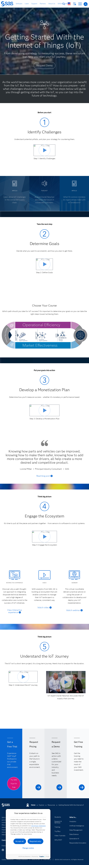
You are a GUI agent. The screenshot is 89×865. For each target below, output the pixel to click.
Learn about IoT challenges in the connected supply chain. (15, 200)
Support (34, 4)
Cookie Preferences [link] (8, 859)
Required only (35, 841)
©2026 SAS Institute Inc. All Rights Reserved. (69, 859)
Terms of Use (36, 859)
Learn (27, 4)
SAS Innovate (62, 4)
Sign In (86, 4)
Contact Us (74, 3)
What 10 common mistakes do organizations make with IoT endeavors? (74, 200)
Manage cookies (28, 848)
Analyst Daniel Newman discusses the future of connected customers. (44, 200)
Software (19, 4)
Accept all (19, 841)
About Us (51, 4)
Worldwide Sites (69, 3)
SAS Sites (80, 3)
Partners (43, 4)
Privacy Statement (22, 859)
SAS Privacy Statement (38, 826)
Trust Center (47, 859)
